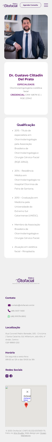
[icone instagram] (6, 375)
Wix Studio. (19, 433)
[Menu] (46, 5)
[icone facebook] (10, 375)
